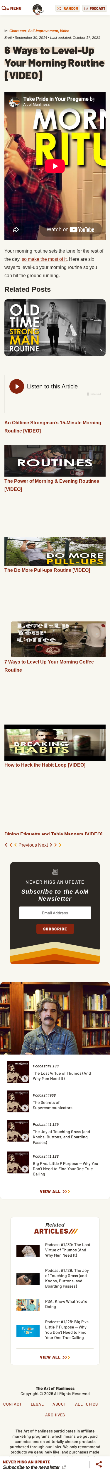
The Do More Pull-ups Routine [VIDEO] (47, 570)
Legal (37, 1403)
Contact (12, 1403)
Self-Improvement (43, 31)
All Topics (86, 1403)
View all (50, 1191)
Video (64, 31)
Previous (27, 845)
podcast (98, 8)
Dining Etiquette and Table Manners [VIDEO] (53, 834)
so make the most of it (44, 259)
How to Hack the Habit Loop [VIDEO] (44, 765)
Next (43, 845)
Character (17, 31)
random (71, 8)
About (59, 1403)
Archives (55, 1414)
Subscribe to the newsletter (32, 1467)
